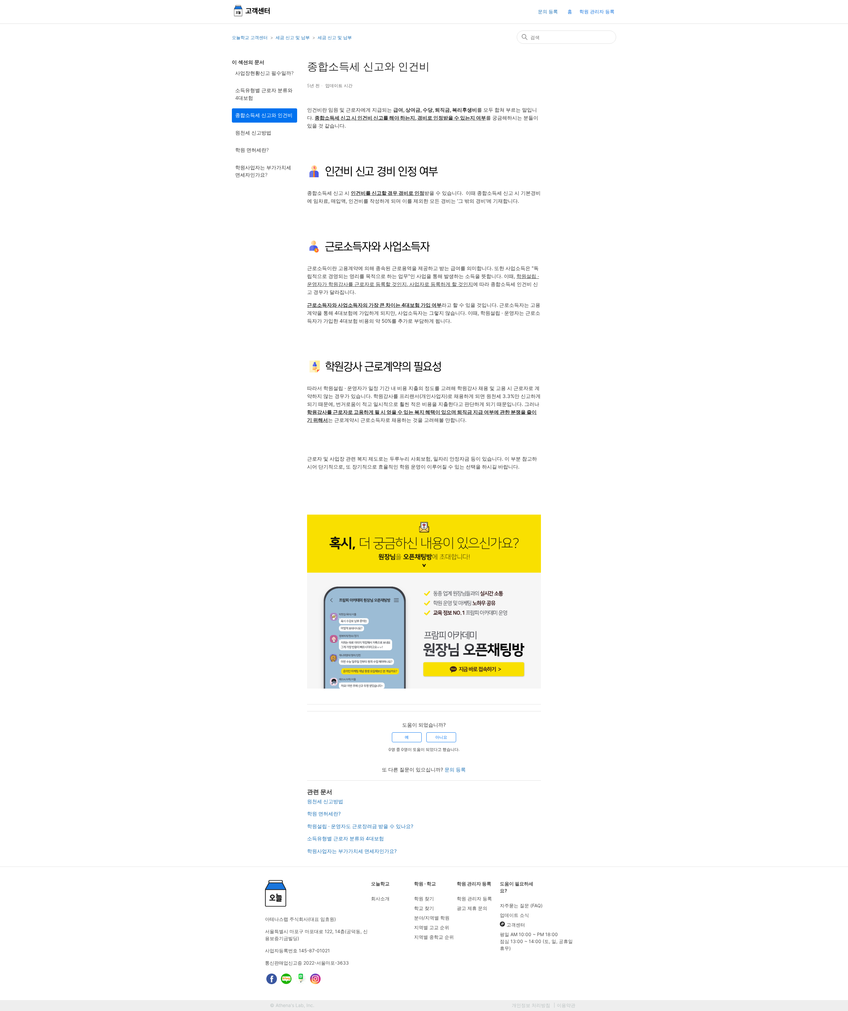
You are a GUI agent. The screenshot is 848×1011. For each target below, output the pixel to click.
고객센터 (515, 924)
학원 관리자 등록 (596, 11)
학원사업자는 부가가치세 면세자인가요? (263, 171)
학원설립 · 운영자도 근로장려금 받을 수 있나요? (360, 826)
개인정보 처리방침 (531, 1005)
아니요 (441, 737)
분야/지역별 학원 (432, 918)
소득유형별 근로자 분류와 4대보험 (263, 94)
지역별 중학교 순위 (434, 937)
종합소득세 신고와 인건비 (263, 115)
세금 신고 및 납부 (293, 37)
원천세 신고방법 (253, 133)
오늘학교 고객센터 (250, 37)
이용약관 (566, 1005)
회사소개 (380, 898)
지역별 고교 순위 (431, 927)
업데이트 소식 (514, 915)
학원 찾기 (424, 898)
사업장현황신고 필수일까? (264, 73)
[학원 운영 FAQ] (252, 17)
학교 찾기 (424, 908)
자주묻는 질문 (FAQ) (521, 905)
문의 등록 (548, 11)
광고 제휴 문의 (472, 908)
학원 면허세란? (252, 150)
